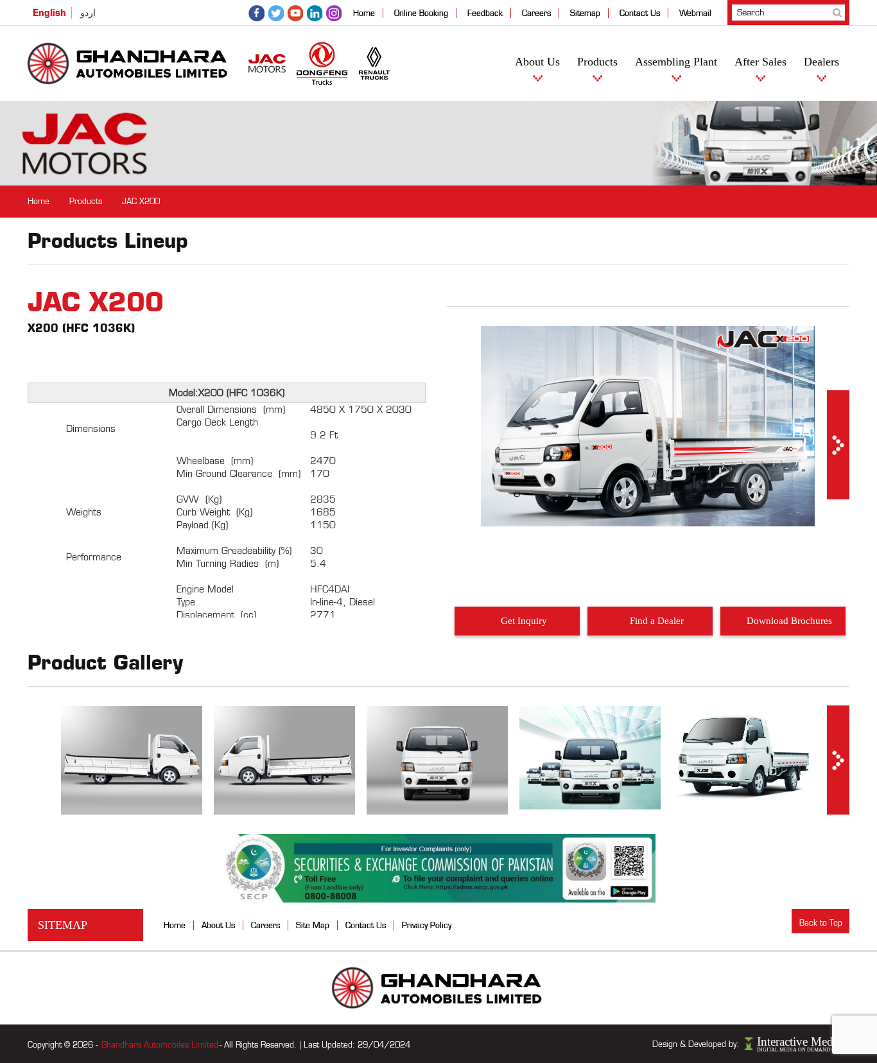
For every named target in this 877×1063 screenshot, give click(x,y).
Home (364, 13)
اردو (88, 13)
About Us (537, 61)
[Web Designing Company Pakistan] (750, 1043)
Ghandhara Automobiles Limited (159, 1045)
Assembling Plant (676, 61)
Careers (536, 13)
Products (597, 61)
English (49, 13)
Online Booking (421, 13)
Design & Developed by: (695, 1044)
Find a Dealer (657, 621)
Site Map (312, 925)
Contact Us (640, 13)
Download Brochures (789, 621)
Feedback (485, 13)
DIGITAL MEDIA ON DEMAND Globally (803, 1050)
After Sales (760, 61)
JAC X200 (141, 201)
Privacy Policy (426, 925)
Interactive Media (799, 1041)
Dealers (821, 61)
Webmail (695, 13)
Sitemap (585, 13)
